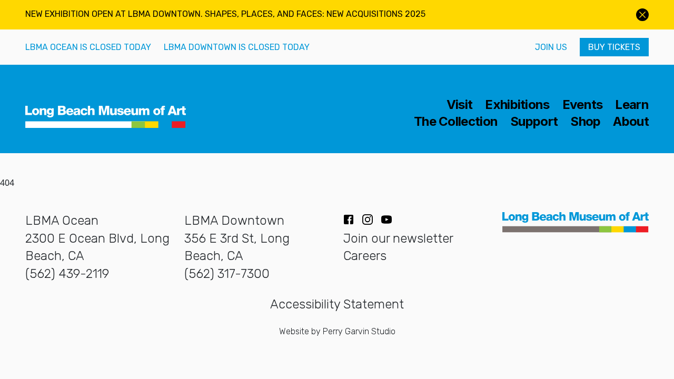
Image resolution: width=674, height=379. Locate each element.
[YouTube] (386, 219)
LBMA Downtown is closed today (237, 47)
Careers (364, 255)
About (631, 121)
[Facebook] (348, 219)
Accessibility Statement (337, 304)
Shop (585, 121)
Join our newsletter (398, 238)
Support (534, 121)
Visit (460, 104)
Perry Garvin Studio (359, 331)
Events (582, 104)
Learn (632, 104)
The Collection (456, 121)
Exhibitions (517, 104)
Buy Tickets (614, 47)
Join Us (551, 47)
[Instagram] (367, 219)
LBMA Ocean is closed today (88, 47)
